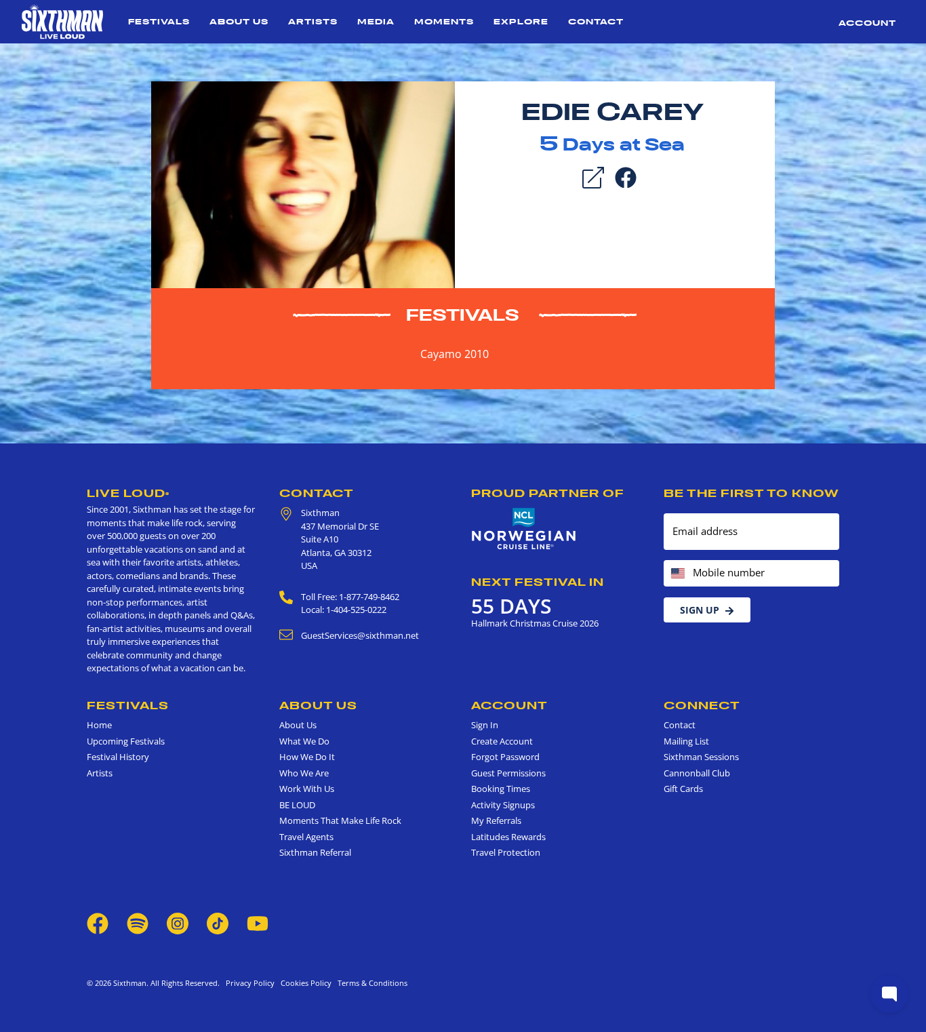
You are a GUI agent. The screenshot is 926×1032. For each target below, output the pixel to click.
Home (99, 725)
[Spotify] (137, 922)
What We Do (304, 741)
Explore (521, 21)
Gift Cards (683, 788)
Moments (444, 21)
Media (376, 21)
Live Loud (128, 493)
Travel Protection (505, 852)
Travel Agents (306, 837)
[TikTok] (218, 922)
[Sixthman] (62, 21)
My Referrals (496, 820)
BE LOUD (297, 805)
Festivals (159, 21)
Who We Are (304, 773)
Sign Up (699, 610)
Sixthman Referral (315, 852)
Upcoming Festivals (126, 741)
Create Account (502, 741)
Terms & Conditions (370, 983)
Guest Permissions (508, 773)
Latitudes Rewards (508, 837)
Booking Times (500, 788)
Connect (702, 705)
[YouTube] (257, 922)
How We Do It (307, 757)
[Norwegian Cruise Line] (524, 529)
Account (867, 23)
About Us (238, 21)
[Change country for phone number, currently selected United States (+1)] (676, 573)
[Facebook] (626, 176)
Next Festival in (537, 582)
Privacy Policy (250, 983)
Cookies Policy (304, 983)
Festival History (118, 757)
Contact (596, 21)
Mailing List (686, 741)
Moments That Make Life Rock (340, 820)
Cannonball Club (697, 773)
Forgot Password (505, 757)
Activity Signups (503, 805)
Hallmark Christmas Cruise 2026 (535, 623)
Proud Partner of (547, 493)
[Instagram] (177, 922)
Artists (313, 21)
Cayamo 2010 (454, 353)
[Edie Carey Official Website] (303, 183)
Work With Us (306, 788)
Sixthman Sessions (701, 757)
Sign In (484, 725)
